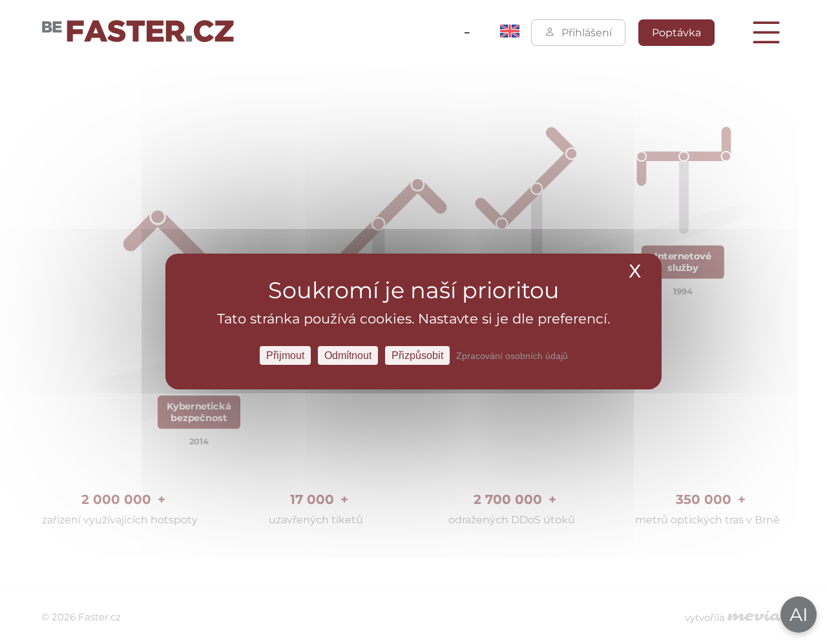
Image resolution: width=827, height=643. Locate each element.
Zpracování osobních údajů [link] (512, 356)
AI (799, 615)
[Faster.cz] (138, 32)
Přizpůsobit (417, 355)
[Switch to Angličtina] (509, 34)
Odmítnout (348, 355)
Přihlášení (586, 33)
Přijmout (285, 355)
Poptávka (676, 33)
